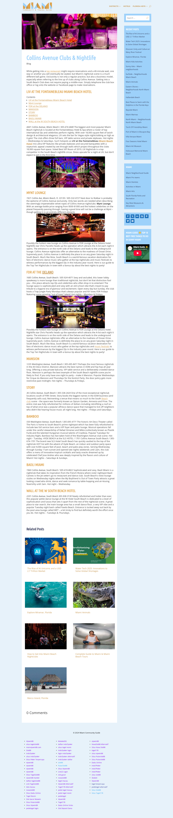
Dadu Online (97, 762)
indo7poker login (64, 750)
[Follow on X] (132, 216)
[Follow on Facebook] (128, 216)
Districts (113, 6)
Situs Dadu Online (33, 793)
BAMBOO (33, 115)
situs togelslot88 (32, 744)
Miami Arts (130, 191)
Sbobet (94, 778)
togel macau (63, 781)
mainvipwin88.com (33, 747)
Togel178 (61, 802)
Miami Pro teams (133, 177)
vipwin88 (29, 762)
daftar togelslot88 (33, 781)
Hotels (126, 6)
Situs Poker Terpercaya (35, 759)
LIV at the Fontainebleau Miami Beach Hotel (50, 100)
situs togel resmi (64, 747)
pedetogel (62, 796)
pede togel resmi (64, 793)
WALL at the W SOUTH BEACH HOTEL (47, 121)
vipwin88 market (32, 778)
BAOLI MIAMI (35, 118)
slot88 (60, 762)
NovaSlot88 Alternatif (100, 744)
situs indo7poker (32, 756)
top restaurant (53, 71)
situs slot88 (96, 775)
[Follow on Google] (142, 216)
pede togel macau (65, 790)
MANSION (33, 109)
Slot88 (28, 750)
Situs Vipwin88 (32, 805)
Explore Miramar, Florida (39, 612)
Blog (28, 63)
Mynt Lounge (35, 103)
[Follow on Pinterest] (147, 216)
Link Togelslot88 (32, 784)
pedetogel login (32, 808)
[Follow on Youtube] (132, 221)
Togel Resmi (31, 796)
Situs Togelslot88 (33, 775)
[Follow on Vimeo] (128, 221)
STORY (32, 112)
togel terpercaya (98, 784)
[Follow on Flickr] (137, 216)
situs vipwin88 (97, 753)
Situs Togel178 (97, 793)
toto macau (30, 787)
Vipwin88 (29, 741)
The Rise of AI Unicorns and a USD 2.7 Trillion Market (44, 569)
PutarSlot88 (62, 765)
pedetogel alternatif (99, 787)
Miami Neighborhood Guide (137, 173)
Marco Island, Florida (37, 698)
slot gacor (62, 775)
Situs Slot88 (96, 790)
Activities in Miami (133, 186)
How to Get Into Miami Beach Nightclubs (41, 655)
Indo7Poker (96, 765)
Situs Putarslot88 (33, 802)
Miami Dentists (132, 182)
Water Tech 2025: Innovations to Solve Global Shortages (91, 569)
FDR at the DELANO (38, 106)
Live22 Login (63, 772)
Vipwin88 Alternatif (65, 784)
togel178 (95, 750)
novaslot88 (30, 790)
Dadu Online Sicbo (65, 805)
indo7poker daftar (65, 759)
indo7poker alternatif (66, 756)
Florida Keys (139, 6)
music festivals (102, 346)
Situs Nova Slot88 (98, 747)
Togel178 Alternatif (65, 787)
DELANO (47, 272)
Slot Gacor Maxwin (33, 799)
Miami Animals (82, 612)
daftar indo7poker (65, 744)
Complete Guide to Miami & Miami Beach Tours (92, 655)
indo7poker (30, 753)
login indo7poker (64, 753)
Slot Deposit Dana (65, 808)
